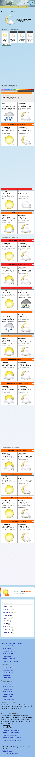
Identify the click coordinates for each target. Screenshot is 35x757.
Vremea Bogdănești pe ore (11, 732)
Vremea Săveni (7, 696)
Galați (4, 621)
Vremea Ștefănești (8, 699)
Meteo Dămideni (8, 670)
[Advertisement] (17, 64)
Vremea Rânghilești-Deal (10, 661)
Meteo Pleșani (7, 677)
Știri (13, 6)
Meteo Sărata (7, 675)
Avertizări (17, 6)
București (5, 609)
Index (2, 6)
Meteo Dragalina (8, 672)
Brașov (5, 606)
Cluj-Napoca (6, 612)
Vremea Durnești (8, 653)
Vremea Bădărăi (8, 646)
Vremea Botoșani (8, 684)
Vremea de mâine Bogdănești (12, 737)
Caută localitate (7, 6)
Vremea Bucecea (8, 689)
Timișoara (6, 633)
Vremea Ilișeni (7, 656)
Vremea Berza (7, 648)
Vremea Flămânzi (8, 694)
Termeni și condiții (7, 751)
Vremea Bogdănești (9, 651)
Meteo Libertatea (8, 667)
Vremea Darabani (8, 691)
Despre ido (5, 750)
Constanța (6, 615)
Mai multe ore (6, 44)
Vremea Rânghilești (9, 658)
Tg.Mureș (5, 630)
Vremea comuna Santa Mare (11, 643)
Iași (4, 624)
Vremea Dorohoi (8, 686)
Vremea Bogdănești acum (11, 730)
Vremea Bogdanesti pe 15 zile (12, 740)
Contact (22, 6)
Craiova (5, 618)
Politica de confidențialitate (10, 753)
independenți (9, 723)
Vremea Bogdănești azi (10, 735)
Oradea (5, 627)
